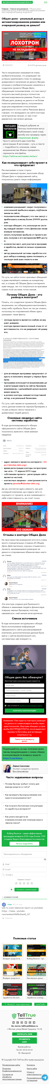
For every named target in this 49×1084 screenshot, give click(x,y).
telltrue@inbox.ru (29, 1026)
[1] (16, 883)
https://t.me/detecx (12, 758)
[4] (28, 883)
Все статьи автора (20, 771)
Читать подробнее (24, 843)
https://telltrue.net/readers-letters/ (20, 156)
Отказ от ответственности (34, 1073)
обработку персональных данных (30, 705)
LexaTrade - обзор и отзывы (41, 1004)
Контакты (31, 1065)
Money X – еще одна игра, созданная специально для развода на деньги (17, 1004)
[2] (20, 883)
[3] (24, 883)
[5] (32, 883)
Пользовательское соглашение (35, 1079)
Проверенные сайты (11, 1065)
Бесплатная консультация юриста (17, 2)
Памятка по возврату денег (24, 740)
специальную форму (28, 138)
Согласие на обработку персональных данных (12, 1076)
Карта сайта (32, 1068)
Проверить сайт (24, 1040)
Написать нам (24, 1034)
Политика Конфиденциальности (12, 1069)
